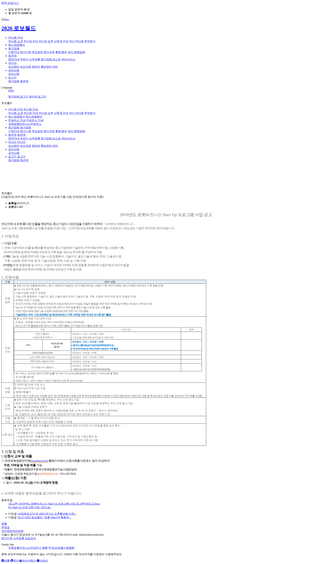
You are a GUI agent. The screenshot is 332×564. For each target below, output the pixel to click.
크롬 (7, 560)
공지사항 (13, 70)
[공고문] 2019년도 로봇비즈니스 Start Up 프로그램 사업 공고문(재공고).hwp (54, 503)
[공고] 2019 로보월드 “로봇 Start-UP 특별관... (44, 517)
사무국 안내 (61, 41)
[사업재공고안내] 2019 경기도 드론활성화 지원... (46, 513)
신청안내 (13, 52)
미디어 (12, 63)
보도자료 (25, 66)
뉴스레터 (13, 66)
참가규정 (49, 52)
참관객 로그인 (37, 96)
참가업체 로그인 (18, 96)
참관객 (12, 55)
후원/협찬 (61, 52)
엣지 (16, 560)
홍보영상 (46, 66)
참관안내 (13, 59)
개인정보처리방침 (12, 531)
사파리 (43, 560)
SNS (55, 66)
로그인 (12, 77)
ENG (11, 90)
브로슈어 (30, 538)
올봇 (45, 547)
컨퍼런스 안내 (17, 120)
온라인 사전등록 (30, 59)
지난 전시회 (76, 41)
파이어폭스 (29, 560)
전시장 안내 (31, 41)
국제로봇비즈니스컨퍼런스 (25, 547)
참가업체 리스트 (51, 59)
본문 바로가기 (10, 3)
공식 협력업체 (76, 52)
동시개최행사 (16, 44)
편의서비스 (68, 59)
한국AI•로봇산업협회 (61, 547)
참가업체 (13, 48)
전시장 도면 (46, 41)
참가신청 (25, 52)
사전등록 (18, 538)
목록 (4, 523)
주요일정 (37, 52)
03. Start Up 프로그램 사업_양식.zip (29, 507)
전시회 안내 (15, 37)
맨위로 (5, 527)
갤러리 (36, 66)
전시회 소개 (15, 41)
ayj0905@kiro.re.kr (48, 473)
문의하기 (89, 41)
